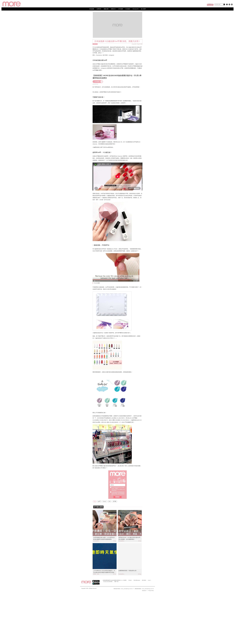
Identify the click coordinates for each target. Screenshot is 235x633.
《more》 (149, 580)
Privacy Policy (151, 590)
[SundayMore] (11, 4)
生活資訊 (127, 9)
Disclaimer (144, 590)
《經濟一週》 (116, 581)
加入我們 (143, 9)
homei (104, 501)
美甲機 (114, 501)
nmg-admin (134, 44)
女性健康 (120, 9)
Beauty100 (135, 9)
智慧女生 (113, 9)
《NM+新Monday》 (137, 580)
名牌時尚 (99, 9)
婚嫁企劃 (106, 9)
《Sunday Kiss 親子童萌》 (108, 581)
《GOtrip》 (130, 580)
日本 (110, 501)
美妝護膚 (91, 9)
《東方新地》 (144, 580)
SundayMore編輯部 (96, 540)
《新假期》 (125, 580)
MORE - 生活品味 (96, 574)
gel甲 (99, 501)
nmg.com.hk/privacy (115, 489)
